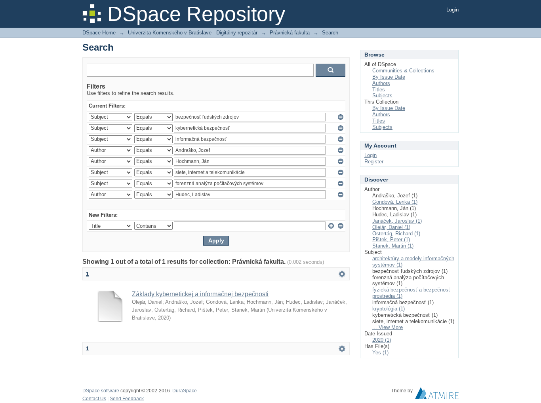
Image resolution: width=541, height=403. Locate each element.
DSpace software (100, 391)
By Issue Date (388, 77)
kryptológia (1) (388, 309)
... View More (387, 327)
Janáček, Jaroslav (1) (397, 221)
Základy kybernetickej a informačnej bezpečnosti (200, 294)
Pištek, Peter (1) (391, 239)
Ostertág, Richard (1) (396, 234)
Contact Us (94, 398)
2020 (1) (381, 340)
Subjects (382, 95)
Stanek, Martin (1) (392, 246)
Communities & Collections (403, 71)
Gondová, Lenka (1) (394, 202)
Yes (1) (380, 353)
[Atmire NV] (437, 395)
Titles (378, 90)
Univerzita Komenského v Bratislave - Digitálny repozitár (192, 33)
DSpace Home (99, 33)
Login (452, 10)
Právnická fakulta (290, 33)
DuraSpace (184, 391)
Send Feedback (127, 398)
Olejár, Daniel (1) (391, 227)
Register (373, 162)
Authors (381, 83)
